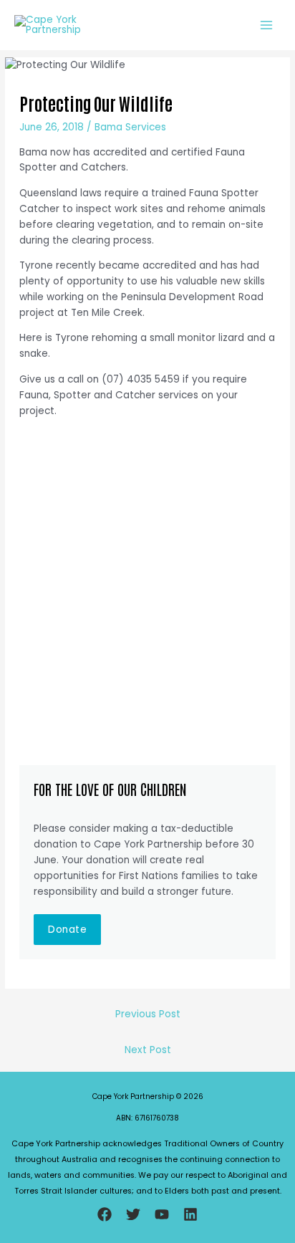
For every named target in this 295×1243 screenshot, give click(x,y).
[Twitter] (133, 1214)
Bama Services (130, 127)
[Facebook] (104, 1214)
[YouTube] (162, 1214)
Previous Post (147, 1014)
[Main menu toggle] (267, 25)
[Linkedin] (190, 1214)
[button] (67, 930)
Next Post (148, 1050)
